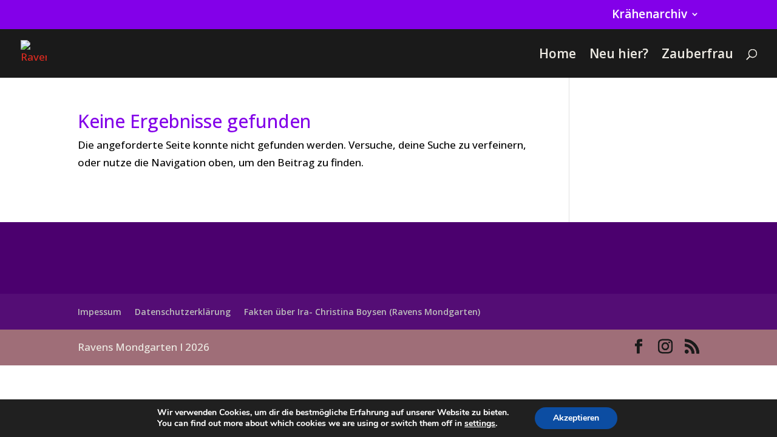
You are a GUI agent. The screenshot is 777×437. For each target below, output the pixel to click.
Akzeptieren (576, 418)
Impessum (99, 311)
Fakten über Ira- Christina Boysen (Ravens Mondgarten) (362, 311)
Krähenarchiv (649, 15)
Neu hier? (618, 55)
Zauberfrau (697, 55)
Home (557, 55)
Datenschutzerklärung (183, 311)
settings (479, 423)
